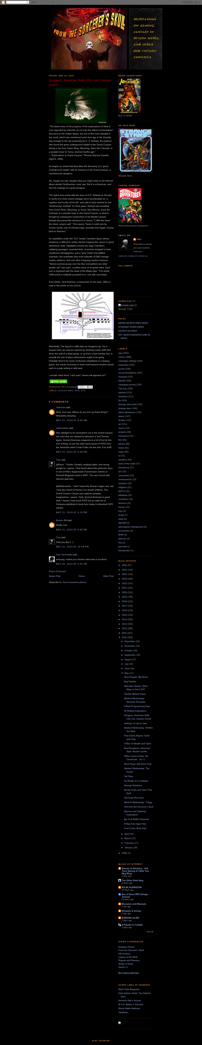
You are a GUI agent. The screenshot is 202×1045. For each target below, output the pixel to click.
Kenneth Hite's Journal (129, 1000)
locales (62, 391)
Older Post (108, 576)
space (121, 416)
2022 (125, 583)
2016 (125, 610)
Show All (150, 932)
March (128, 838)
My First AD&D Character (136, 819)
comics (121, 357)
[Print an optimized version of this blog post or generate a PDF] (58, 383)
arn (120, 471)
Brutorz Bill (61, 520)
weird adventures (127, 412)
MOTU (121, 491)
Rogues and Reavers (129, 960)
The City (122, 388)
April (127, 834)
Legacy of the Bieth (128, 957)
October (129, 650)
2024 (125, 574)
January (129, 847)
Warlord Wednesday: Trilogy (138, 802)
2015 (125, 615)
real (77, 391)
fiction (121, 448)
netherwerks (62, 428)
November (130, 646)
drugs (121, 515)
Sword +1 (123, 967)
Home (82, 576)
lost (120, 542)
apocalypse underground (130, 527)
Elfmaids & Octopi (131, 911)
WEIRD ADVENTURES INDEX (133, 323)
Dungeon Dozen (126, 947)
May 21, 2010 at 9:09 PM (71, 529)
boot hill (122, 546)
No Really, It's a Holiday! (136, 781)
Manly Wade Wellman (129, 1008)
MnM (120, 534)
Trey (58, 460)
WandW (122, 523)
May (127, 673)
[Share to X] (85, 387)
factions (122, 503)
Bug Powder (130, 681)
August (128, 659)
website (77, 285)
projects (122, 432)
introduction (124, 550)
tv (119, 455)
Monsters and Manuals (134, 904)
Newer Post (54, 576)
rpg (83, 391)
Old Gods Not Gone (134, 797)
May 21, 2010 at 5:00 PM (71, 452)
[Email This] (79, 387)
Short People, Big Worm (136, 677)
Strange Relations (133, 785)
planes (121, 444)
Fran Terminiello (64, 554)
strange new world (127, 404)
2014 (125, 619)
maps (70, 391)
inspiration (123, 365)
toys (120, 511)
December (130, 641)
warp (120, 519)
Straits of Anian (125, 964)
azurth (121, 369)
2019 (125, 596)
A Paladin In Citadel (132, 924)
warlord (122, 392)
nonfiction (123, 499)
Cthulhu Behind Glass (135, 694)
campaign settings (127, 361)
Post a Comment (57, 571)
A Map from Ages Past (135, 824)
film (120, 440)
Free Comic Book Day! (135, 828)
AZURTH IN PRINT (127, 331)
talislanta (122, 495)
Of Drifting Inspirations (135, 711)
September (130, 655)
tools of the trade (126, 463)
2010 (125, 637)
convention (123, 475)
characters (123, 436)
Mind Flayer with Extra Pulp (137, 764)
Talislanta (123, 1012)
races (121, 428)
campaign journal (127, 384)
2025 (125, 569)
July (127, 664)
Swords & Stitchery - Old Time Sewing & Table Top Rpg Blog (135, 871)
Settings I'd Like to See (135, 723)
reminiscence (125, 479)
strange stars (124, 408)
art (119, 424)
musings (122, 376)
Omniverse (123, 467)
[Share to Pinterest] (91, 387)
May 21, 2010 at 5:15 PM (71, 512)
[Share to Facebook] (88, 387)
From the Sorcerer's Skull (131, 950)
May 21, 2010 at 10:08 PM (72, 546)
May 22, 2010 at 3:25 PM (71, 564)
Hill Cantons (124, 953)
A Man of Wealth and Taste (137, 743)
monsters (123, 396)
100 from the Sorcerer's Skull (138, 806)
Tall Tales (128, 776)
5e (119, 400)
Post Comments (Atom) (74, 582)
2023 (125, 578)
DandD (121, 380)
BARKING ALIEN (130, 918)
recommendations (127, 372)
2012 (125, 628)
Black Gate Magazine (129, 989)
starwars (122, 483)
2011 (124, 633)
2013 (125, 624)
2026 (125, 565)
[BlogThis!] (82, 387)
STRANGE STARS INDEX (131, 327)
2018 (125, 601)
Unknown (60, 407)
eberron (122, 538)
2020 (125, 592)
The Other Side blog (132, 880)
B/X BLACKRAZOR (132, 887)
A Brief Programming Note (137, 706)
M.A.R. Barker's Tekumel (130, 1004)
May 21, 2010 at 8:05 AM (71, 420)
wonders (122, 459)
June (127, 668)
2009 (125, 853)
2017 (125, 606)
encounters (124, 530)
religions (122, 487)
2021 (125, 587)
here (84, 274)
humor (121, 507)
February (129, 843)
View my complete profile (133, 256)
